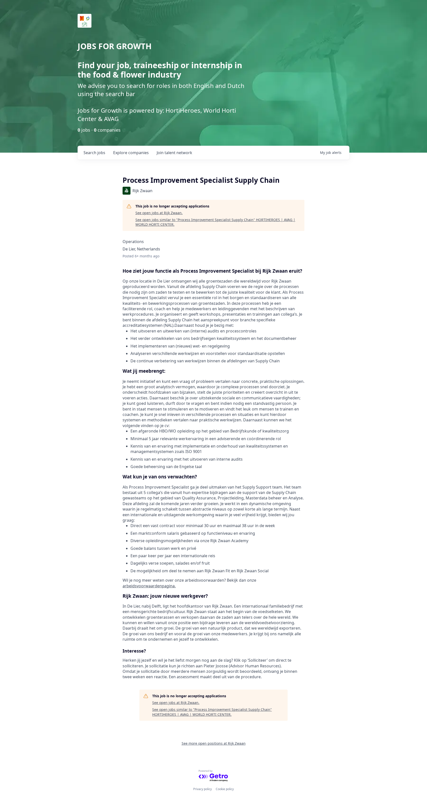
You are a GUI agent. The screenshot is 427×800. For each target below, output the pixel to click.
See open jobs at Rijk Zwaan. (159, 212)
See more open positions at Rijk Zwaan (214, 743)
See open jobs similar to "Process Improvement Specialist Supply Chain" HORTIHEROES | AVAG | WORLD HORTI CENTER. (215, 222)
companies (131, 152)
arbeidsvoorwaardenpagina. (149, 586)
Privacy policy (202, 789)
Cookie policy (225, 789)
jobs (94, 152)
